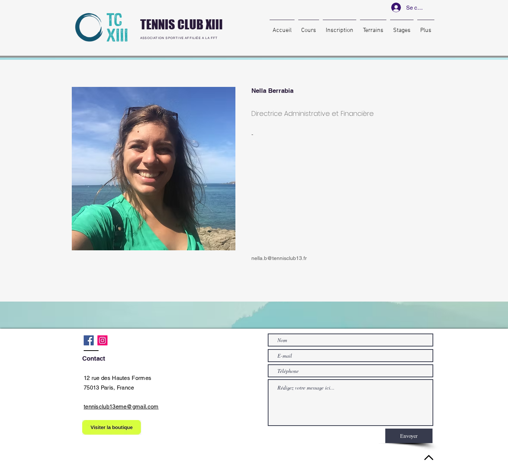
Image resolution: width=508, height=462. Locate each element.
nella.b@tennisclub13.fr (279, 258)
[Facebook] (89, 340)
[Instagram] (102, 340)
